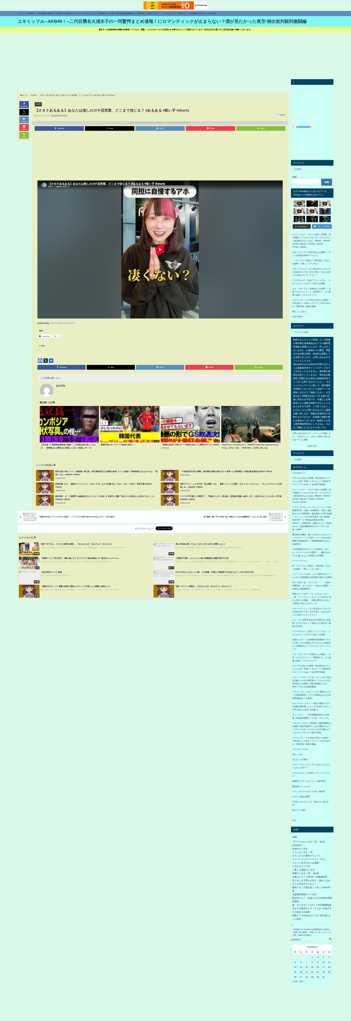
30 (318, 977)
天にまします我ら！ (301, 759)
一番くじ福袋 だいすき (303, 870)
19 (295, 972)
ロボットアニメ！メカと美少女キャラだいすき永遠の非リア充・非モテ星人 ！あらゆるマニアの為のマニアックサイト (311, 612)
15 (312, 967)
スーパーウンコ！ (300, 561)
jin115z (282, 115)
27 (301, 977)
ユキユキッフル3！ (300, 749)
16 (318, 967)
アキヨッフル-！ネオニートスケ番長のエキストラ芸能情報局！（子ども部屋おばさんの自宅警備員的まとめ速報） (311, 695)
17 (323, 967)
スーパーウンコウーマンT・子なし (309, 859)
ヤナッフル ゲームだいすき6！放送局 (308, 791)
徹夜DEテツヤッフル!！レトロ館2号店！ (309, 781)
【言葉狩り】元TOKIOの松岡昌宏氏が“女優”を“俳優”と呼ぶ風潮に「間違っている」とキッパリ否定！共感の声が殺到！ (312, 932)
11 (329, 962)
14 (306, 967)
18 (329, 967)
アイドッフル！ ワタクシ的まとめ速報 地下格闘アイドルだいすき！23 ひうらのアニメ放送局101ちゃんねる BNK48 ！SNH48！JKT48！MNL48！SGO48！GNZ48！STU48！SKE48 (311, 240)
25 (329, 972)
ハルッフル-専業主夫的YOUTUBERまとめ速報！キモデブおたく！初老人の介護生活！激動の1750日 (311, 623)
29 (312, 977)
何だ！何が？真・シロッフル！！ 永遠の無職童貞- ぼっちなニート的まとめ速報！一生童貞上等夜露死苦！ (311, 585)
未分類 (38, 104)
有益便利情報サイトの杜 (304, 894)
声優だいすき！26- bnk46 (305, 873)
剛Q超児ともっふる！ (301, 786)
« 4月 (295, 981)
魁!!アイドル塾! (298, 810)
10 (323, 962)
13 (301, 967)
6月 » (301, 981)
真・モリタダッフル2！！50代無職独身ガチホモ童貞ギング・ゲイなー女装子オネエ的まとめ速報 (312, 908)
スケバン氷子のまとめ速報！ (306, 863)
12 (295, 967)
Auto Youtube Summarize (62, 323)
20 (301, 972)
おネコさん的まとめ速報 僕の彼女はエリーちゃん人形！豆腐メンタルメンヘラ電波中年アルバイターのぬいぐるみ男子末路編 (311, 481)
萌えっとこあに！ (300, 311)
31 (323, 977)
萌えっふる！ (298, 754)
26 (295, 977)
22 (312, 972)
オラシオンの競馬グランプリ (306, 856)
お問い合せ (312, 446)
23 (318, 972)
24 (323, 972)
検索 (294, 177)
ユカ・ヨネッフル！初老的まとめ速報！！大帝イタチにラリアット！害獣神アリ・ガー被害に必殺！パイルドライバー (311, 292)
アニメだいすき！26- (302, 852)
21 (306, 972)
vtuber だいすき (300, 849)
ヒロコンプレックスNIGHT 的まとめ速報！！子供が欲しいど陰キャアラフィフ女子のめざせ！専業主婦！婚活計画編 (312, 303)
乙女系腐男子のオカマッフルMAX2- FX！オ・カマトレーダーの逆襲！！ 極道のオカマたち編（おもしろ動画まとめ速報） (311, 552)
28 (306, 977)
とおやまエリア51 (301, 866)
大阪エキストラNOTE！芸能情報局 (309, 877)
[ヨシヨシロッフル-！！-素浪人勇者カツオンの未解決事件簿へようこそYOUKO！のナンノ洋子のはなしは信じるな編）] (312, 706)
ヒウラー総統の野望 (301, 797)
